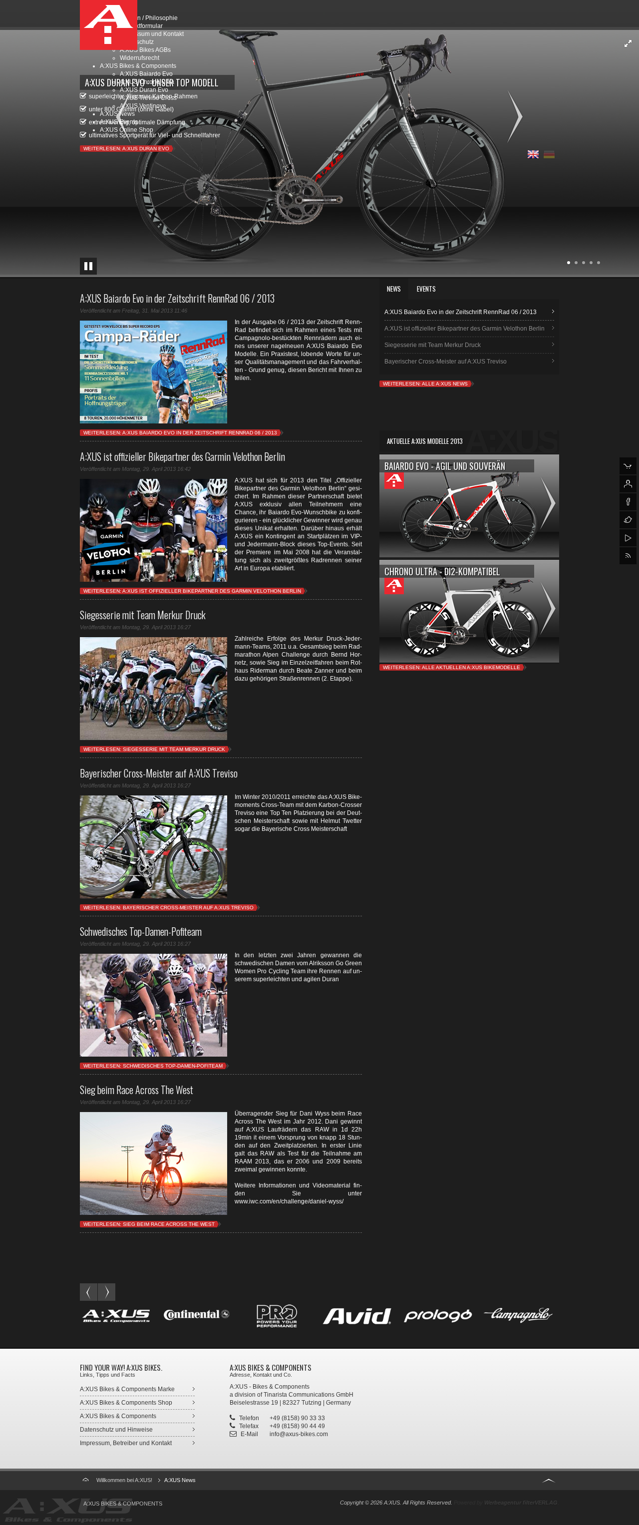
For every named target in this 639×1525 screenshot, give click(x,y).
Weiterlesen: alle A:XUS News (425, 383)
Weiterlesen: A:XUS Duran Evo (126, 148)
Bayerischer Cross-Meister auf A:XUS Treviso (159, 772)
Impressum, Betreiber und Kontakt (126, 1443)
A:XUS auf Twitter (628, 519)
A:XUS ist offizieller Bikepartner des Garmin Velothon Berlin (182, 456)
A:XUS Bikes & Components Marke (127, 1389)
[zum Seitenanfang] (548, 1479)
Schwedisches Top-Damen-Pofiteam (141, 931)
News (394, 289)
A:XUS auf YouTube (628, 537)
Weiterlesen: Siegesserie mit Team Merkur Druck (154, 749)
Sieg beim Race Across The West (136, 1089)
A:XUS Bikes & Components (118, 1416)
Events (426, 289)
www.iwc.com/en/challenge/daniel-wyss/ (289, 1201)
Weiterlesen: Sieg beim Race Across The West (149, 1224)
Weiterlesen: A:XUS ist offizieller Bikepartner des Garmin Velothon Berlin (192, 591)
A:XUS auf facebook (628, 501)
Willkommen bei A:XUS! (124, 1480)
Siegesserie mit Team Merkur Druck (143, 614)
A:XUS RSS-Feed (628, 555)
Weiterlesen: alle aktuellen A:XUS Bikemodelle (451, 667)
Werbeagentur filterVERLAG (521, 1503)
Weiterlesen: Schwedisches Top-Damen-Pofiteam (153, 1066)
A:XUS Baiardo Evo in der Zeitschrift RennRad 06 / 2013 (177, 298)
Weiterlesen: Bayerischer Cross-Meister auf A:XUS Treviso (168, 907)
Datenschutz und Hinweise (116, 1429)
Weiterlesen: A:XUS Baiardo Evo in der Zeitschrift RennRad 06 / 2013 (180, 432)
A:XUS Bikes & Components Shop (126, 1402)
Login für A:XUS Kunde (628, 483)
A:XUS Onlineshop (628, 465)
